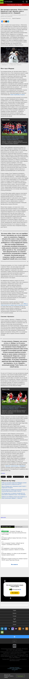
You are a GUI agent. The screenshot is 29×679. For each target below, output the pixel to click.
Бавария (9, 476)
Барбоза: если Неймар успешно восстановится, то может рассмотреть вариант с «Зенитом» (14, 497)
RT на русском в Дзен (23, 628)
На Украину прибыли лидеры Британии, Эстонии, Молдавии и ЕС (14, 538)
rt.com (9, 651)
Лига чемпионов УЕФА (18, 476)
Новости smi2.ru (3, 517)
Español (14, 621)
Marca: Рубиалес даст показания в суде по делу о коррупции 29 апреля (14, 486)
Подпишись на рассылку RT (2, 632)
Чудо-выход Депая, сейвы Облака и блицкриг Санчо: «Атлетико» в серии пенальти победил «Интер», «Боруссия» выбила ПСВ (13, 138)
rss (26, 628)
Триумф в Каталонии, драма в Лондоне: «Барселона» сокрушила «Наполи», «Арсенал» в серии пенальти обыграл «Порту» (14, 407)
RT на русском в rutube (16, 628)
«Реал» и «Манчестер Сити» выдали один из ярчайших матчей (14, 304)
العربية (15, 618)
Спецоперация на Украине (14, 4)
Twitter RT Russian (9, 628)
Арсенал (3, 476)
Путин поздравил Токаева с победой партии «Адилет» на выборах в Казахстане (12, 543)
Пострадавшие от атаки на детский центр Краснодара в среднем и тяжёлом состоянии (12, 548)
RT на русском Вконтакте (5, 628)
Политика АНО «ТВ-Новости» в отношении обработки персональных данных (14, 659)
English (14, 610)
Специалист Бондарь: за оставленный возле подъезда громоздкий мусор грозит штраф (13, 533)
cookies (6, 677)
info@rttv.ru (17, 657)
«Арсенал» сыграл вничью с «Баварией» (15, 466)
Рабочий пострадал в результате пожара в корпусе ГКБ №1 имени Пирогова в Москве (14, 559)
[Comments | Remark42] (14, 509)
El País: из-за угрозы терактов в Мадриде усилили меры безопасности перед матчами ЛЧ (14, 483)
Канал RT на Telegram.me (2, 628)
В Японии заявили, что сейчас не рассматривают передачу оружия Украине (14, 554)
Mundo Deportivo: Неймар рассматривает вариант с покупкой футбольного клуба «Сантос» (15, 490)
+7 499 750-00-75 (22, 656)
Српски (14, 624)
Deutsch (14, 613)
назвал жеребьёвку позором (17, 94)
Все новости (14, 564)
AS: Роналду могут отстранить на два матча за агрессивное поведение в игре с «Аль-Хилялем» (14, 493)
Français (14, 616)
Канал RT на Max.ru (12, 628)
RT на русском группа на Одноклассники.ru (19, 628)
